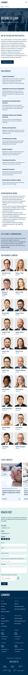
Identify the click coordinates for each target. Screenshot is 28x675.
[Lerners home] (4, 2)
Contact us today (5, 247)
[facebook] (2, 539)
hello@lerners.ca (5, 533)
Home (2, 6)
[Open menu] (26, 2)
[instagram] (4, 539)
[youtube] (9, 539)
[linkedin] (7, 539)
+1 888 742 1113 (5, 528)
